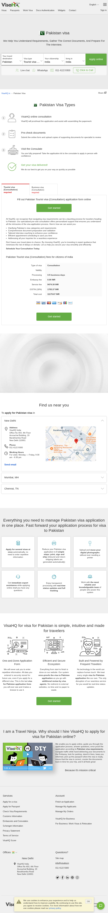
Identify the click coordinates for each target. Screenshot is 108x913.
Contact (72, 10)
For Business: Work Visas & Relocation (73, 823)
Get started (54, 208)
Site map (59, 858)
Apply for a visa (10, 802)
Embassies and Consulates (15, 821)
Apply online (96, 59)
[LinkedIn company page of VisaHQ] (67, 877)
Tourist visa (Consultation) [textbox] (33, 62)
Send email (10, 464)
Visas (4, 10)
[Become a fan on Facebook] (62, 877)
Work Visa (28, 10)
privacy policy (55, 908)
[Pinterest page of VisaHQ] (72, 877)
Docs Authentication (45, 10)
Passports (15, 10)
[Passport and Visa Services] (10, 4)
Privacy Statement (11, 831)
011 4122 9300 (62, 868)
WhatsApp (42, 70)
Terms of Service (10, 835)
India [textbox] (47, 62)
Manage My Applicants (65, 806)
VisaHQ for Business (65, 818)
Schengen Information (13, 826)
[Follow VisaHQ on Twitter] (57, 877)
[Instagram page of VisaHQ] (77, 877)
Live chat (25, 70)
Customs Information (12, 816)
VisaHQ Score (9, 840)
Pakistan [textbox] (7, 62)
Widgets (61, 10)
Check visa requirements (15, 811)
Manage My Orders (64, 811)
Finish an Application (64, 802)
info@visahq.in (62, 863)
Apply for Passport (11, 806)
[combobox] (12, 61)
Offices (7, 852)
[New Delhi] (76, 461)
